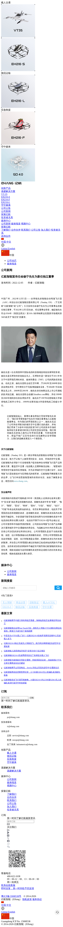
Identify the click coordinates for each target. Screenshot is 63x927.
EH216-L (5, 202)
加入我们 (45, 230)
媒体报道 (16, 223)
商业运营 (20, 602)
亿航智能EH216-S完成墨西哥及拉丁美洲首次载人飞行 (26, 655)
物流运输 (20, 607)
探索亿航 (6, 214)
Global (8, 248)
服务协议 (37, 899)
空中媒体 (6, 205)
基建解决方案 (8, 191)
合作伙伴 (16, 230)
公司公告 (6, 208)
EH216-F (5, 199)
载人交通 (11, 753)
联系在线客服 (17, 887)
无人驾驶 (7, 602)
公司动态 (11, 260)
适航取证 (34, 602)
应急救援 (33, 607)
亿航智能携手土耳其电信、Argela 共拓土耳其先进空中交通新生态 (31, 668)
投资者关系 (7, 217)
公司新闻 (6, 211)
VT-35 (4, 194)
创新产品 (6, 188)
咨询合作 (6, 236)
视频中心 (25, 223)
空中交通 (47, 607)
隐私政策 (27, 899)
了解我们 (6, 230)
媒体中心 (6, 220)
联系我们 (25, 230)
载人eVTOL (49, 602)
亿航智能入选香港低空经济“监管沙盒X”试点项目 (24, 651)
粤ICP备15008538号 (11, 896)
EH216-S (5, 197)
